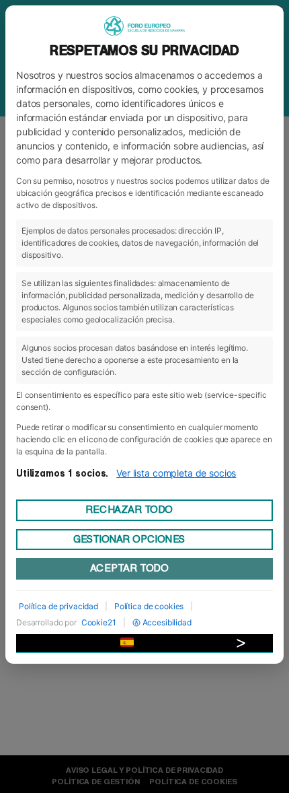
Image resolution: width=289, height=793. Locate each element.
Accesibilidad (167, 622)
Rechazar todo (129, 510)
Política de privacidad (58, 606)
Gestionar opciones (129, 539)
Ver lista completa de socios (176, 473)
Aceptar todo (129, 568)
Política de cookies (148, 606)
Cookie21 (98, 622)
